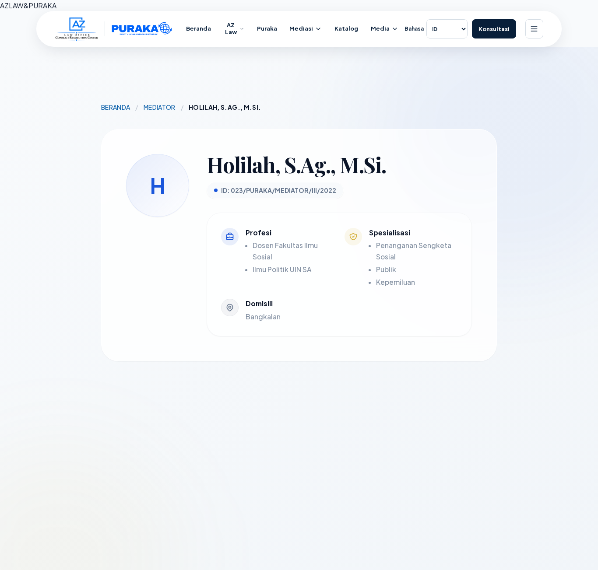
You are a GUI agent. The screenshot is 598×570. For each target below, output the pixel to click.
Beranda (115, 107)
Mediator (160, 107)
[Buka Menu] (534, 28)
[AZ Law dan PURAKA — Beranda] (114, 29)
